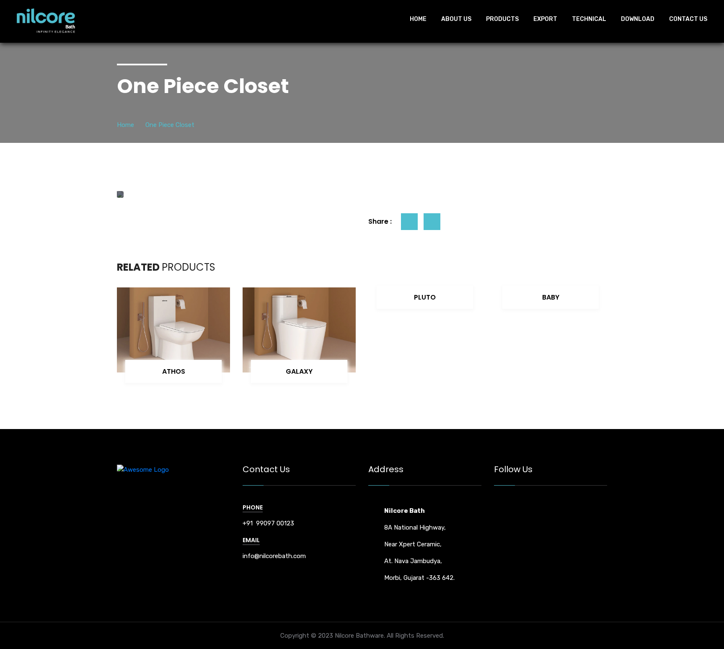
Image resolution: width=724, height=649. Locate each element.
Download (637, 19)
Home (418, 19)
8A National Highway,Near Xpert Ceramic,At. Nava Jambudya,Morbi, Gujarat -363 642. (419, 544)
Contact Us (688, 19)
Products (502, 19)
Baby (550, 297)
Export (545, 19)
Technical (589, 19)
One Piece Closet (169, 125)
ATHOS (173, 371)
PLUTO (425, 297)
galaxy (299, 371)
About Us (456, 19)
